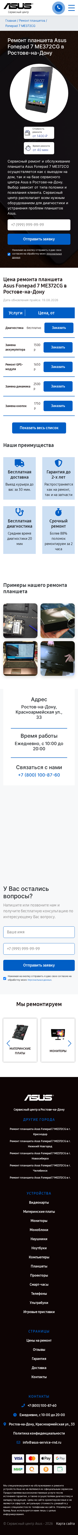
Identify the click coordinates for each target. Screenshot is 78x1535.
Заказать (59, 328)
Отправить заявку (39, 239)
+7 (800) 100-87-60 (39, 775)
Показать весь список (39, 427)
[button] (8, 1043)
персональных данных (39, 979)
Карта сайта (65, 1524)
